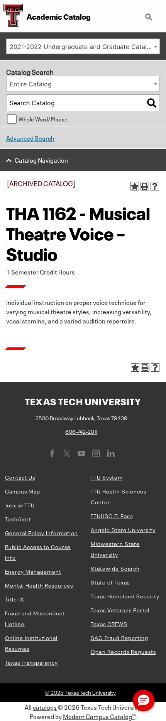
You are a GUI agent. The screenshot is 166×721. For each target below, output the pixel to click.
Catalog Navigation (41, 159)
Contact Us (20, 477)
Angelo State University (123, 529)
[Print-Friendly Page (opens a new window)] (145, 186)
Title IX (14, 599)
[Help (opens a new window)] (155, 186)
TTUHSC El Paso (112, 515)
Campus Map (22, 491)
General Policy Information (41, 532)
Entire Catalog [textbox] (31, 84)
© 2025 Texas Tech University (80, 692)
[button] (143, 700)
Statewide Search (115, 568)
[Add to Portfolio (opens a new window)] (134, 186)
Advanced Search (30, 137)
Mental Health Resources (39, 585)
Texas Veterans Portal (120, 609)
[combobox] (83, 46)
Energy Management (33, 571)
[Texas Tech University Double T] (11, 16)
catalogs (45, 706)
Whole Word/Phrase (43, 119)
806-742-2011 (81, 431)
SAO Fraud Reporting (119, 637)
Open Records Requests (123, 651)
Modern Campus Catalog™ (99, 716)
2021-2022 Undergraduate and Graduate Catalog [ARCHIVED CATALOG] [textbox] (84, 47)
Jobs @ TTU (20, 505)
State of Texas (110, 582)
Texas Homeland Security (125, 596)
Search (149, 14)
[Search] (152, 102)
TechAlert (18, 518)
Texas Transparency (31, 662)
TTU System (107, 477)
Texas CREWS (109, 623)
